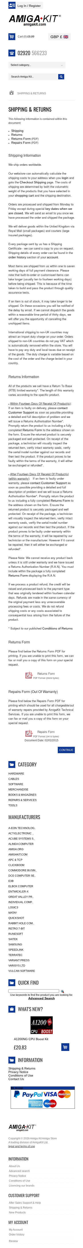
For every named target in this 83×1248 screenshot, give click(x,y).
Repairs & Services (22, 800)
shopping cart (24, 195)
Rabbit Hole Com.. (21, 923)
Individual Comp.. (20, 902)
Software (15, 784)
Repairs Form (21, 142)
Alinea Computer (21, 844)
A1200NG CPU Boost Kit (31, 1039)
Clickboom (16, 865)
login (65, 178)
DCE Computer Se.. (22, 875)
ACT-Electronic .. (21, 833)
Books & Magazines (22, 794)
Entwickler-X (18, 891)
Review (13, 1241)
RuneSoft (15, 933)
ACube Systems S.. (21, 838)
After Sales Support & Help (25, 1202)
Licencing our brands (21, 1185)
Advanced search (19, 1171)
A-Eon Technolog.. (22, 828)
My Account (16, 1229)
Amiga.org (15, 849)
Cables (13, 778)
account (52, 257)
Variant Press (18, 960)
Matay (12, 912)
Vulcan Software (21, 970)
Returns (16, 134)
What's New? (30, 1008)
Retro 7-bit (16, 928)
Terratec (15, 955)
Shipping (17, 130)
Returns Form (21, 138)
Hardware (16, 773)
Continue (66, 750)
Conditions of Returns (57, 628)
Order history (16, 1234)
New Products (17, 1212)
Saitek (13, 939)
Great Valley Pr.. (21, 896)
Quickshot (16, 918)
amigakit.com (17, 854)
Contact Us (16, 1079)
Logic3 (13, 907)
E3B (11, 881)
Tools (12, 805)
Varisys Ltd (16, 965)
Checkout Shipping (33, 182)
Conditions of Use (20, 1075)
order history (17, 257)
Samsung (15, 944)
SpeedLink (15, 949)
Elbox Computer (20, 886)
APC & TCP (15, 859)
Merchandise (18, 789)
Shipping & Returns (21, 1068)
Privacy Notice (18, 1072)
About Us (14, 1166)
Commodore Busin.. (22, 870)
